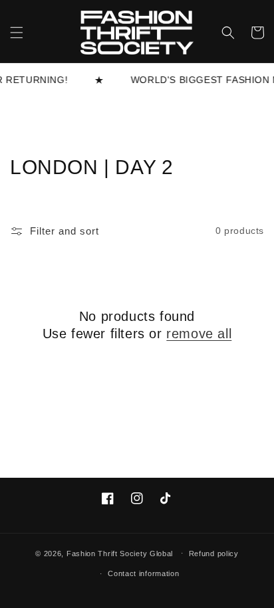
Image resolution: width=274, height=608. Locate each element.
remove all (198, 333)
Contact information (143, 573)
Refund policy (214, 553)
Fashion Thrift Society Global (120, 553)
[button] (16, 32)
